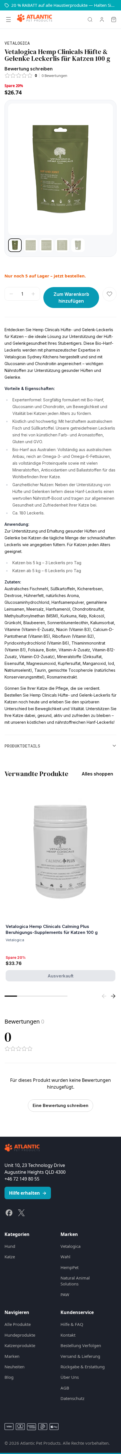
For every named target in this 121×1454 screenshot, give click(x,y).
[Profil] (102, 19)
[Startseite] (34, 19)
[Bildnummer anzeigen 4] (62, 245)
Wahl (65, 1256)
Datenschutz (72, 1398)
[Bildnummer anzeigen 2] (30, 245)
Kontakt (67, 1335)
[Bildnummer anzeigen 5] (78, 245)
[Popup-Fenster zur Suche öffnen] (90, 19)
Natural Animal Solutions (75, 1281)
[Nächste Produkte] (113, 996)
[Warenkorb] (114, 19)
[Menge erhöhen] (33, 293)
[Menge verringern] (11, 293)
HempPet (69, 1267)
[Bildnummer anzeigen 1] (15, 245)
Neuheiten (14, 1366)
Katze (10, 1256)
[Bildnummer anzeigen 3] (46, 245)
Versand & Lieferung (80, 1356)
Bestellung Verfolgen (80, 1345)
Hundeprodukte (20, 1335)
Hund (10, 1246)
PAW (64, 1294)
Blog (9, 1377)
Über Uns (69, 1377)
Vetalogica (70, 1246)
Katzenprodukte (20, 1345)
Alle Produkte (18, 1324)
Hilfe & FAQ (71, 1324)
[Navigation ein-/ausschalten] (8, 19)
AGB (64, 1388)
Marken (12, 1356)
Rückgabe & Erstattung (82, 1366)
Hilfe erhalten (27, 1193)
